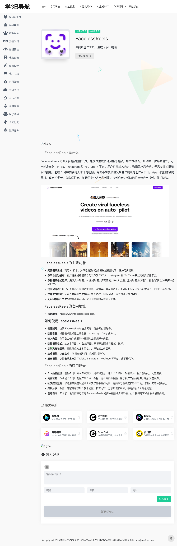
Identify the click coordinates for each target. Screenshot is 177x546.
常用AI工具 (81, 31)
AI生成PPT (103, 6)
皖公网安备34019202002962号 (110, 540)
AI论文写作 (86, 6)
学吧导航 (64, 540)
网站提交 (133, 6)
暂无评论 (52, 454)
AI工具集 (70, 6)
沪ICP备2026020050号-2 (81, 540)
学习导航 (55, 6)
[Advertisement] (153, 81)
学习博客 (119, 6)
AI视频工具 (94, 31)
